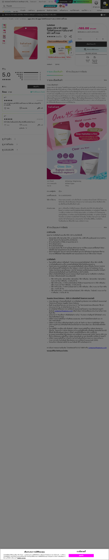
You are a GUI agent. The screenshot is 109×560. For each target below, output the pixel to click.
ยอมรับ (81, 555)
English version (21, 558)
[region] (54, 554)
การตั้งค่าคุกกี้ (81, 551)
